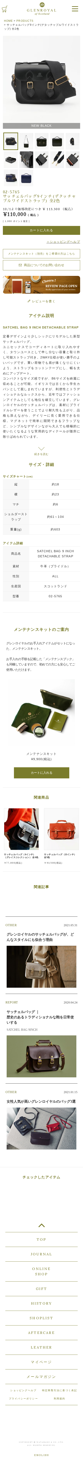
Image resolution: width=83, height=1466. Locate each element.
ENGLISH (41, 1455)
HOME (8, 20)
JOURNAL (41, 1254)
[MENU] (75, 8)
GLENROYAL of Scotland (41, 8)
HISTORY (41, 1303)
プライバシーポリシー (23, 1398)
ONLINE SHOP (41, 1271)
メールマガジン (41, 1376)
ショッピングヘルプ (23, 1390)
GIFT (41, 1288)
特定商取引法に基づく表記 (59, 1390)
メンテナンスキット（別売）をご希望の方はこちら (41, 253)
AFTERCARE (41, 1332)
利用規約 (60, 1398)
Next (74, 83)
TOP (41, 1227)
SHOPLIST (41, 1318)
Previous (8, 83)
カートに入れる (41, 772)
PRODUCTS (24, 20)
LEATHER (41, 1347)
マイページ (41, 1362)
